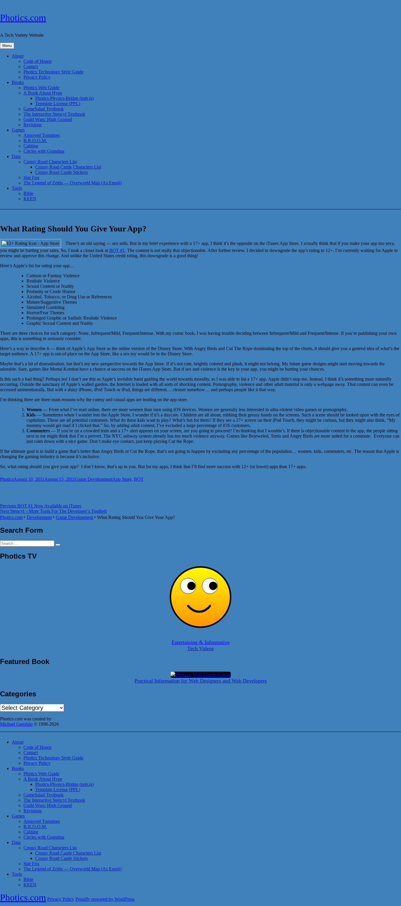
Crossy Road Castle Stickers (61, 172)
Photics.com (23, 17)
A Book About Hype (42, 92)
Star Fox (31, 177)
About (17, 55)
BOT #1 (117, 250)
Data (16, 156)
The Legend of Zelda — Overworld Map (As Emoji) (72, 182)
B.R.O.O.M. (35, 140)
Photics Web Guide (41, 87)
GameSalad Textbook (43, 108)
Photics (7, 479)
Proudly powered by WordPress (104, 899)
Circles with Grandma (43, 151)
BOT (139, 479)
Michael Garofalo (16, 724)
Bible (28, 193)
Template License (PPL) (57, 103)
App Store (122, 479)
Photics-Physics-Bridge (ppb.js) (64, 98)
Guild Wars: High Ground (47, 119)
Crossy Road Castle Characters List (68, 166)
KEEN (29, 198)
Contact (30, 66)
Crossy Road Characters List (50, 161)
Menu (7, 45)
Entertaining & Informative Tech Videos (200, 645)
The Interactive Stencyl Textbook (54, 114)
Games (18, 129)
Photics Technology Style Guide (53, 71)
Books (18, 82)
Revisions (32, 124)
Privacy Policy (36, 77)
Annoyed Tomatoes (41, 135)
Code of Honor (37, 61)
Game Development (93, 479)
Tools (17, 188)
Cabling (30, 145)
